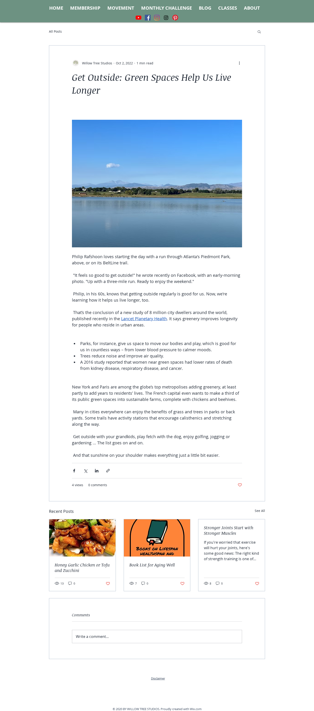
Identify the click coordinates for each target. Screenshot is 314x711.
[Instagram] (157, 17)
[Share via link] (108, 470)
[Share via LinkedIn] (96, 470)
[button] (259, 31)
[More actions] (239, 63)
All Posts (55, 31)
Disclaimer (158, 678)
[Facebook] (148, 17)
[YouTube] (138, 17)
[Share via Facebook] (74, 470)
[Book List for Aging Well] (157, 538)
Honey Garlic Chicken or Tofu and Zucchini (82, 567)
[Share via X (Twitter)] (85, 470)
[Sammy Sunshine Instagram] (166, 17)
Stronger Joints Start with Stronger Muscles (228, 530)
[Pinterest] (175, 17)
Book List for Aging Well (152, 565)
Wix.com (196, 709)
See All (260, 510)
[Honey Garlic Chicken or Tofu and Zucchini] (82, 538)
